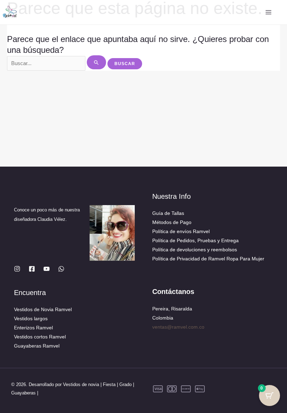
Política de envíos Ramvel (181, 231)
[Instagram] (17, 269)
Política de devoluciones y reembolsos (194, 249)
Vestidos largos (31, 318)
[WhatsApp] (61, 269)
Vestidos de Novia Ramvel (43, 309)
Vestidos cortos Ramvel (40, 337)
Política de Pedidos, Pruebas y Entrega (195, 240)
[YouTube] (46, 269)
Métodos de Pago (171, 222)
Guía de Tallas (168, 213)
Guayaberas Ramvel (36, 346)
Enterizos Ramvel (33, 327)
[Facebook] (32, 269)
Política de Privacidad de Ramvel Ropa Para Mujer (208, 258)
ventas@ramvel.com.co (178, 327)
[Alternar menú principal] (268, 12)
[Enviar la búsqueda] (96, 62)
